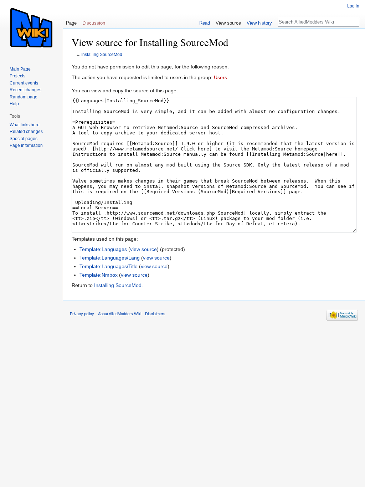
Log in (353, 6)
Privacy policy (82, 314)
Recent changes (25, 89)
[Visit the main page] (31, 28)
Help (14, 103)
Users (220, 77)
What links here (25, 124)
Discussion (93, 23)
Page (71, 23)
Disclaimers (155, 314)
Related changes (26, 131)
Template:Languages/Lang (109, 258)
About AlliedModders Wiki (119, 314)
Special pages (23, 138)
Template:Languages (103, 249)
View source (228, 23)
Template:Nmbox (98, 275)
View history (259, 23)
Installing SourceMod (101, 54)
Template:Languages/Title (108, 266)
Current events (24, 83)
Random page (23, 96)
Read (204, 23)
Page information (26, 145)
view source (143, 249)
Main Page (20, 69)
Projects (17, 75)
